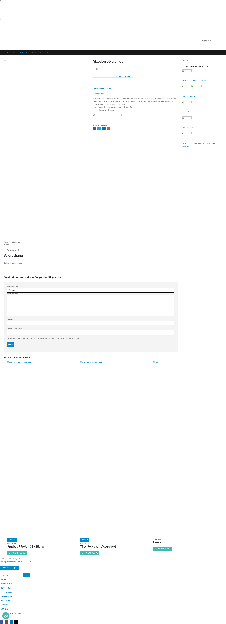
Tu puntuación (13, 286)
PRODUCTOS (5, 600)
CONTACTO (5, 617)
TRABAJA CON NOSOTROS (11, 613)
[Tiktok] (16, 622)
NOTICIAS (4, 609)
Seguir (15, 568)
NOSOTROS (5, 605)
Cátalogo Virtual (205, 41)
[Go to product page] (202, 74)
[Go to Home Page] (2, 52)
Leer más (12, 540)
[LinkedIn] (11, 622)
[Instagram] (6, 622)
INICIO (3, 579)
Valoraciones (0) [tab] (13, 250)
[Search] (106, 33)
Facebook (94, 128)
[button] (1, 571)
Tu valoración (12, 294)
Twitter (99, 128)
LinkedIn (103, 128)
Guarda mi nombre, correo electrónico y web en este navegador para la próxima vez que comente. (46, 338)
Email (108, 128)
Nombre (10, 319)
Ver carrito (5, 568)
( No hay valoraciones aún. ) (103, 88)
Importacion (104, 125)
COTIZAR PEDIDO (18, 553)
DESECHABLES (6, 588)
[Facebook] (1, 622)
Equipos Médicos (6, 596)
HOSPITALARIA (6, 592)
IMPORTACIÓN (6, 584)
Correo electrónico (14, 329)
